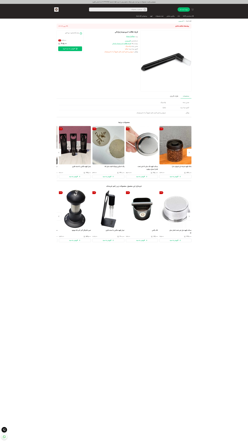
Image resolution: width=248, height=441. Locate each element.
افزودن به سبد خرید (69, 48)
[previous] (189, 152)
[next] (58, 152)
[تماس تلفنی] (4, 429)
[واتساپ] (4, 436)
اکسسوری (181, 21)
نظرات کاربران (174, 96)
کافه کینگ (188, 21)
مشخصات (186, 96)
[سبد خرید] (192, 9)
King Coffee (130, 36)
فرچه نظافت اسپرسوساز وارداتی (121, 43)
